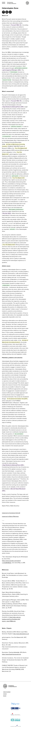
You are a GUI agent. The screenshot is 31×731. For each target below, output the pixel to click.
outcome (12, 229)
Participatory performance (16, 209)
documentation (19, 434)
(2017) (17, 399)
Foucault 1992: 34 (16, 25)
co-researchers (6, 136)
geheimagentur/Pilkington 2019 (11, 70)
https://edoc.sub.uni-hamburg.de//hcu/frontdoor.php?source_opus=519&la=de (11, 619)
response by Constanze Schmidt (11, 513)
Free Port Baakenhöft (21, 148)
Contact (5, 693)
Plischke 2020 (7, 213)
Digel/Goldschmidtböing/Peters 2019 (13, 107)
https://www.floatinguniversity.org (11, 654)
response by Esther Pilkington (10, 516)
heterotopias (13, 72)
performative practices (21, 68)
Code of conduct (6, 692)
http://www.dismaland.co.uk (21, 634)
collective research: (16, 126)
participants (15, 176)
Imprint (4, 695)
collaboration (6, 285)
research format (6, 80)
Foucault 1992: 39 (16, 101)
